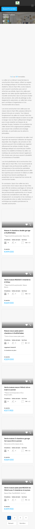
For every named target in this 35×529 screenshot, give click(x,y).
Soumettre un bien (9, 9)
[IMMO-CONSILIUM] (17, 3)
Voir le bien (17, 224)
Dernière (22, 523)
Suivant (10, 523)
